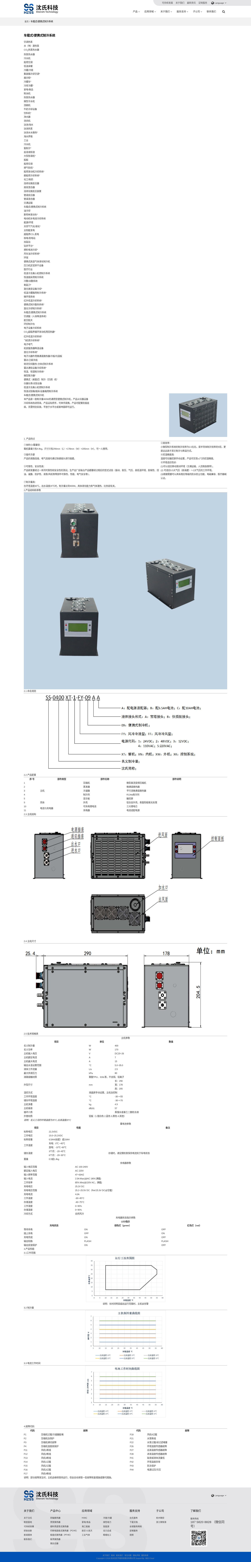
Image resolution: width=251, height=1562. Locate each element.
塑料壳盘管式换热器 (59, 1526)
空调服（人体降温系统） (36, 316)
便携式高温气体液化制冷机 (37, 261)
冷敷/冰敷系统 (30, 281)
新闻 (113, 1555)
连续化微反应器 (31, 183)
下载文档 (134, 1522)
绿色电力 (107, 1522)
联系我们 (211, 11)
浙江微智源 (161, 1522)
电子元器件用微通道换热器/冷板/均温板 (43, 356)
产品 (135, 11)
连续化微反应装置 (32, 191)
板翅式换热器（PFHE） (61, 1535)
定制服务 (202, 3)
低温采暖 (28, 66)
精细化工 (107, 1535)
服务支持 (181, 11)
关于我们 (180, 3)
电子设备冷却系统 (32, 328)
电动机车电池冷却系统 (35, 218)
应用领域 (149, 11)
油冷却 (27, 210)
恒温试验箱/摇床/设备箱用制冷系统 (41, 391)
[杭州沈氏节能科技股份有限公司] (41, 9)
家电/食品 (86, 1522)
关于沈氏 (28, 1518)
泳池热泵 (28, 128)
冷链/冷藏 (107, 1518)
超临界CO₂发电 (31, 234)
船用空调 (28, 62)
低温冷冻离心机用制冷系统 (37, 273)
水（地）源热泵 (31, 46)
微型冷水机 (29, 101)
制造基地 (28, 1522)
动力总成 (107, 1531)
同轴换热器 (55, 1518)
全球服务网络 (136, 1526)
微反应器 (54, 1543)
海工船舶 (86, 1526)
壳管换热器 (55, 1522)
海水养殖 (28, 136)
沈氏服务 (134, 1518)
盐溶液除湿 (29, 152)
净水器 (27, 117)
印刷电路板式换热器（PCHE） (64, 1531)
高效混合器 (29, 187)
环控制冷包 (29, 324)
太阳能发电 (29, 230)
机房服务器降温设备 (33, 348)
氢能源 (106, 1526)
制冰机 (27, 93)
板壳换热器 (55, 1539)
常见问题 (127, 1555)
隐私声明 (136, 1555)
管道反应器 (29, 195)
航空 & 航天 (87, 1531)
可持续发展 (167, 3)
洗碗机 (27, 105)
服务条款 (144, 1555)
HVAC (84, 1518)
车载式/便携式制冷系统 (35, 207)
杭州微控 (160, 1518)
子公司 (196, 11)
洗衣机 (27, 121)
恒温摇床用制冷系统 (33, 277)
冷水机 (27, 58)
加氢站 (27, 242)
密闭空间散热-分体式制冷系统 (38, 364)
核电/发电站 (29, 238)
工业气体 (86, 1535)
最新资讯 (191, 3)
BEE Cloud (149, 1558)
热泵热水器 (29, 54)
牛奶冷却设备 (30, 109)
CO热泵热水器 (31, 50)
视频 (132, 1535)
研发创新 (28, 1531)
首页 (27, 21)
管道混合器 (29, 199)
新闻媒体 (28, 1535)
